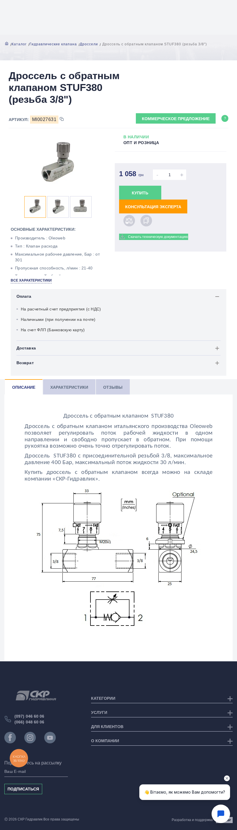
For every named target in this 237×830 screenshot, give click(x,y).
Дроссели (89, 44)
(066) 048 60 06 (29, 722)
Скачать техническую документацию (158, 237)
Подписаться (23, 789)
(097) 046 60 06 (29, 716)
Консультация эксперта (153, 206)
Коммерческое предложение (176, 118)
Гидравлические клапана (53, 44)
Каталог (19, 44)
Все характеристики (31, 280)
